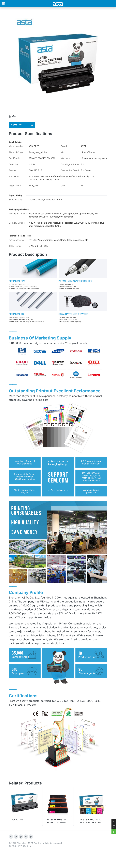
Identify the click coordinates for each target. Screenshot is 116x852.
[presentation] (10, 806)
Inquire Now (16, 125)
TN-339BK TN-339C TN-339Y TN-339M (22, 821)
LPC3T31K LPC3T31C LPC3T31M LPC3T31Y (56, 821)
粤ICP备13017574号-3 (20, 846)
